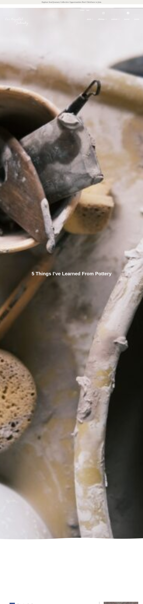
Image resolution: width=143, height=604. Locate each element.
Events (136, 19)
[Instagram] (103, 13)
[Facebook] (128, 13)
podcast (114, 19)
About (89, 19)
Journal (126, 19)
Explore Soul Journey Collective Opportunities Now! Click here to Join (71, 2)
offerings (101, 19)
